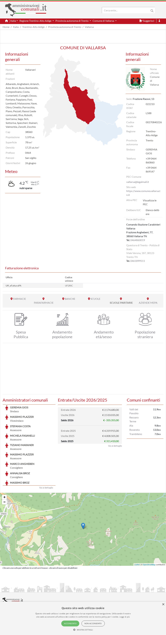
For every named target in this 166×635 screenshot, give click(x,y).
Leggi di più (124, 617)
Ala (131, 425)
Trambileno (135, 433)
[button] (83, 629)
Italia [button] (13, 20)
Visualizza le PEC (149, 202)
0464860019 (137, 240)
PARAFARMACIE (43, 302)
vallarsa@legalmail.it (137, 181)
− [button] (4, 502)
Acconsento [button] (70, 623)
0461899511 (137, 260)
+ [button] (4, 497)
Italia (16, 26)
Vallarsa (89, 26)
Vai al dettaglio (46, 487)
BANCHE (70, 298)
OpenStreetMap (149, 564)
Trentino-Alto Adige (33, 26)
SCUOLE (95, 298)
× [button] (163, 604)
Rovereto (134, 429)
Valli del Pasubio (133, 411)
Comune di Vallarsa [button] (104, 20)
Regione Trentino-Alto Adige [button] (35, 20)
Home (6, 26)
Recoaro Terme (134, 419)
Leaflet (137, 564)
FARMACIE (19, 298)
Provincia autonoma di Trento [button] (72, 20)
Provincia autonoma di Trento (64, 26)
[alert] (83, 618)
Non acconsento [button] (93, 623)
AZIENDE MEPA (148, 302)
